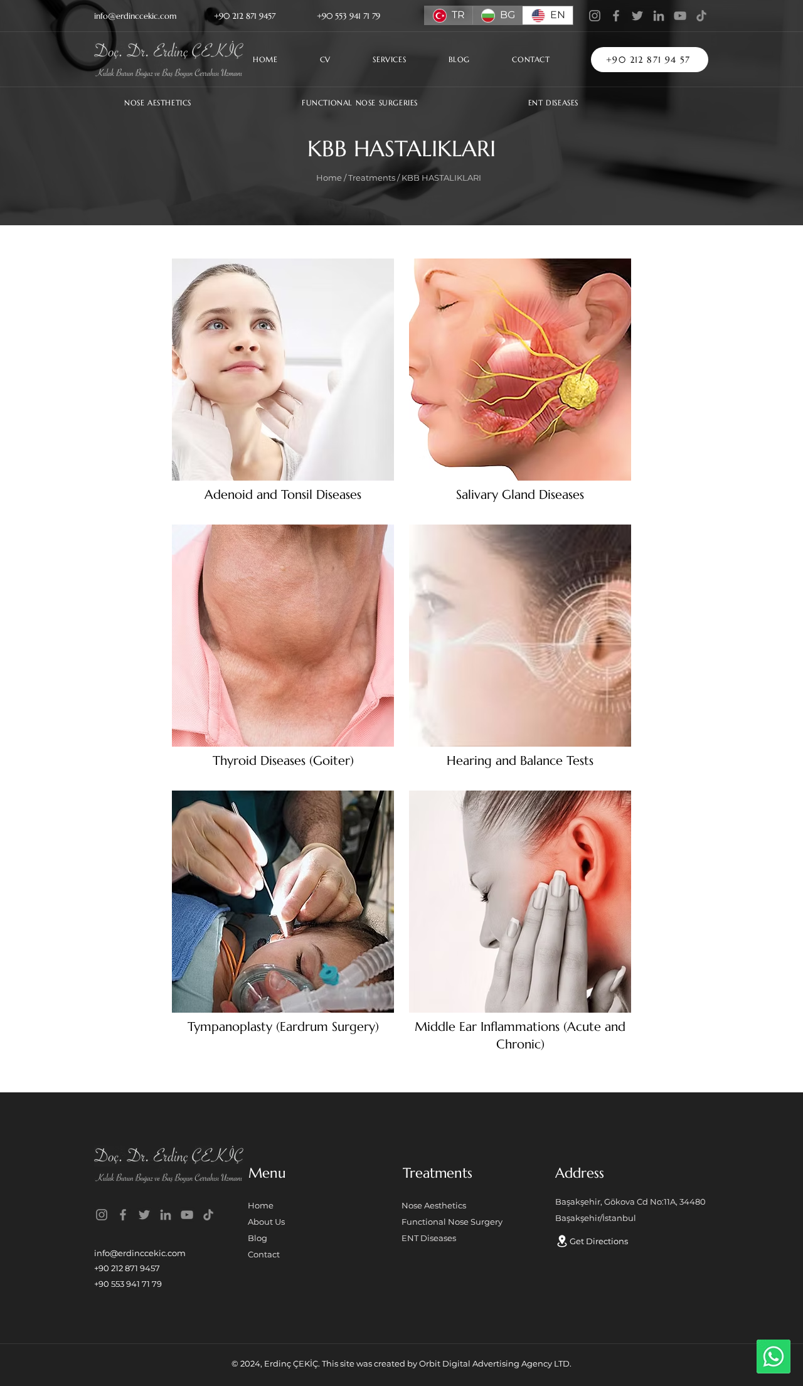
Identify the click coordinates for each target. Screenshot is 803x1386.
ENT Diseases (429, 1238)
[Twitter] (637, 15)
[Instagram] (594, 15)
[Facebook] (616, 15)
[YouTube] (680, 15)
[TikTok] (701, 15)
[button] (405, 59)
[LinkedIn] (658, 15)
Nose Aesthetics (434, 1205)
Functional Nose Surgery (452, 1222)
